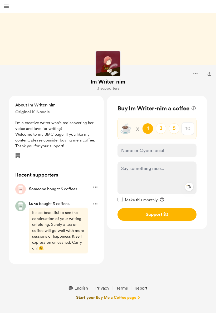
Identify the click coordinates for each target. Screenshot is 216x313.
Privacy (102, 288)
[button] (6, 6)
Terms (122, 288)
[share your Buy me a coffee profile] (209, 74)
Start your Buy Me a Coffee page (106, 297)
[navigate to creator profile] (108, 64)
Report (141, 288)
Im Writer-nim (108, 82)
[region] (157, 162)
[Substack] (18, 155)
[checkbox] (137, 199)
